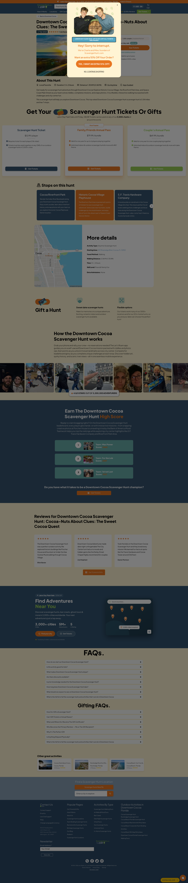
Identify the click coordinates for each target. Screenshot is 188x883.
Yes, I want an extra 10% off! (94, 64)
